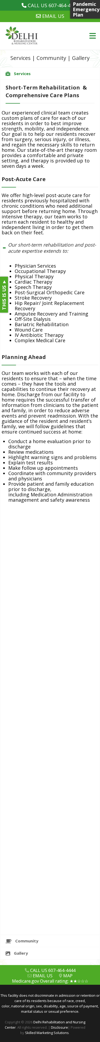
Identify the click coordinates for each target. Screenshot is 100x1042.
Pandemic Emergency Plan (86, 9)
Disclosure (59, 1027)
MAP (68, 976)
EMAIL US (53, 16)
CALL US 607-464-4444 (53, 5)
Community (51, 58)
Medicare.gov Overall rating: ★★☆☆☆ (50, 981)
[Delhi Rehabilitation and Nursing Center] (33, 36)
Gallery (81, 58)
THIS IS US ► (4, 294)
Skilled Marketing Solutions (47, 1032)
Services (20, 58)
